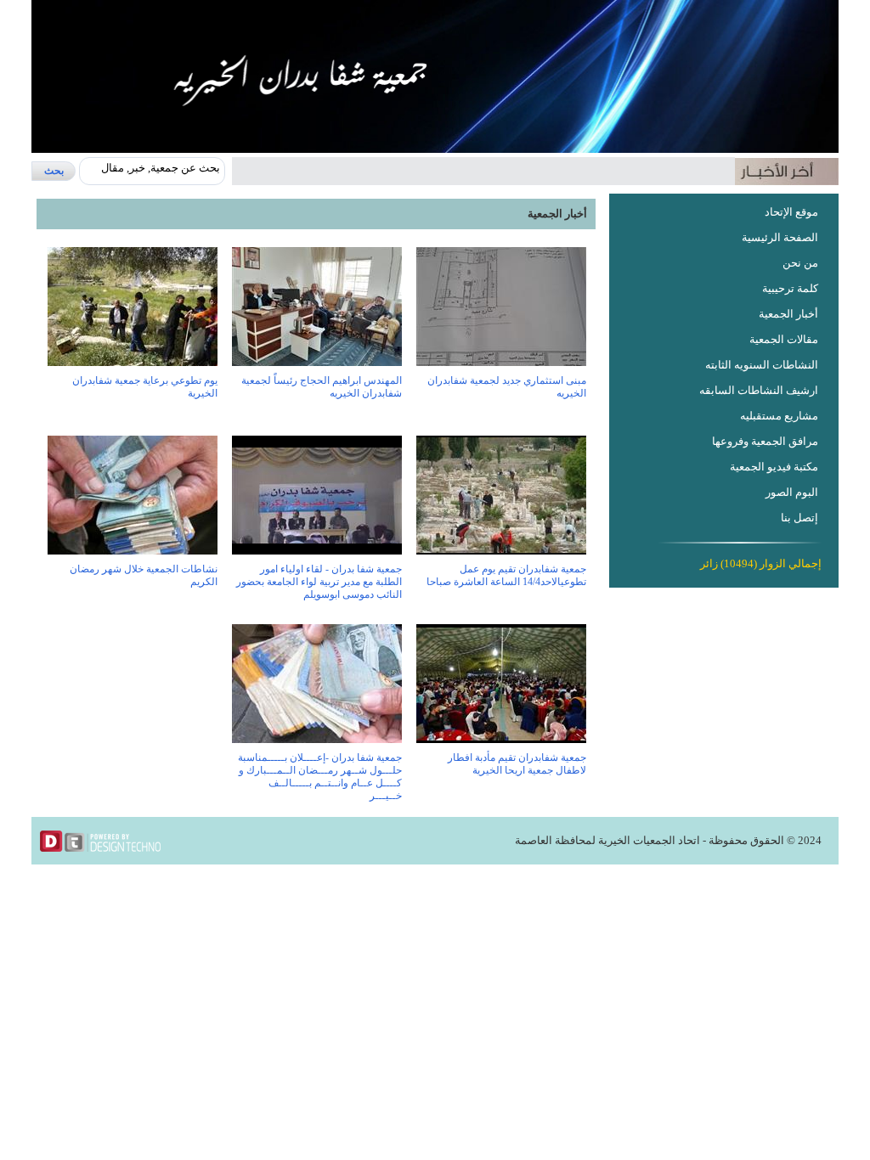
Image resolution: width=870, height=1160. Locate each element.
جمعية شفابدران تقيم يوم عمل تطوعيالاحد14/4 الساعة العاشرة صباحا (506, 575)
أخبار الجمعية (788, 313)
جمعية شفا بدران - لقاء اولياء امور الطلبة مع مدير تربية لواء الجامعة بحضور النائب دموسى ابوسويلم (319, 581)
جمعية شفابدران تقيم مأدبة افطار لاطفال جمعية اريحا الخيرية (517, 764)
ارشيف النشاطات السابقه (758, 390)
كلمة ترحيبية (790, 288)
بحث (54, 171)
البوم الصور (791, 492)
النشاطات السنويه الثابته (761, 364)
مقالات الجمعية (783, 339)
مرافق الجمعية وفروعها (765, 441)
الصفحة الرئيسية (780, 237)
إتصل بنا (799, 517)
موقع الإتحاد (791, 212)
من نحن (800, 262)
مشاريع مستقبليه (779, 415)
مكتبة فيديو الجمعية (774, 466)
